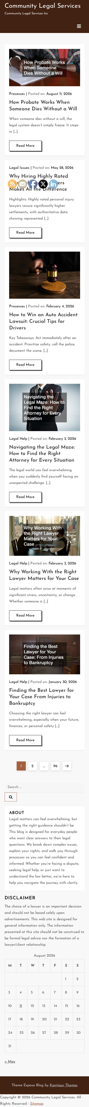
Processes (17, 94)
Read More (25, 146)
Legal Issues (19, 168)
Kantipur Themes (64, 1085)
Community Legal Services (43, 6)
